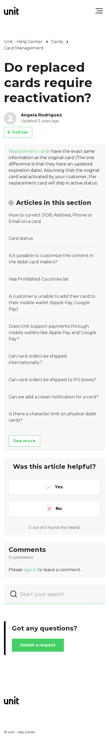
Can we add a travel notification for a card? (53, 396)
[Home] (11, 11)
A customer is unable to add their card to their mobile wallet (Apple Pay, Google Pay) (52, 303)
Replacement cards (29, 151)
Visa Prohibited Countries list (39, 279)
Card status (21, 238)
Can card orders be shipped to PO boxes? (52, 379)
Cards (57, 41)
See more (24, 440)
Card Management (24, 48)
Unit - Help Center (23, 41)
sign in (30, 569)
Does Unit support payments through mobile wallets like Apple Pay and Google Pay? (52, 332)
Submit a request (38, 645)
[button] (99, 10)
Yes (59, 486)
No (59, 508)
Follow (20, 132)
